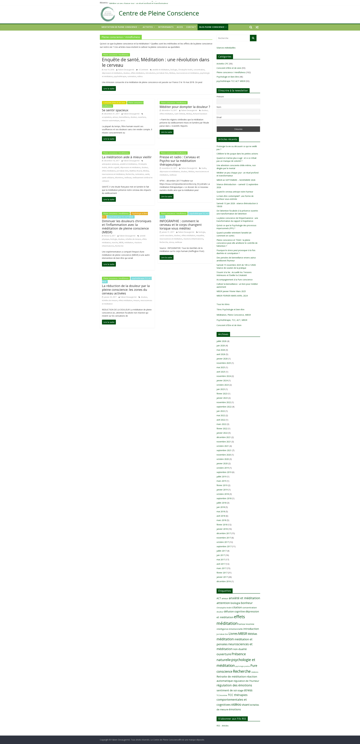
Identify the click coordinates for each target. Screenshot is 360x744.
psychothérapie (120, 76)
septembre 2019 (224, 472)
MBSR (121, 242)
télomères (119, 177)
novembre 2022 (224, 402)
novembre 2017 (224, 537)
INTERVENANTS (165, 27)
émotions (235, 709)
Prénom (220, 96)
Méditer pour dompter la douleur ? (185, 107)
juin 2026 (221, 345)
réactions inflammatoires (193, 239)
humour (241, 624)
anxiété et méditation (160, 69)
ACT (219, 598)
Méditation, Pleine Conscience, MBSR (234, 314)
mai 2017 (221, 559)
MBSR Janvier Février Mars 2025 (231, 291)
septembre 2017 (224, 546)
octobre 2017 (223, 542)
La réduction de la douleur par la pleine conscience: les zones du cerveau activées (126, 289)
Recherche (130, 174)
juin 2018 (221, 507)
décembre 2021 (224, 437)
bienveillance (124, 117)
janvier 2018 (222, 529)
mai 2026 (221, 350)
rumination (131, 76)
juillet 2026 (221, 341)
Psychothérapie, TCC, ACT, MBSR (232, 320)
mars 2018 (221, 520)
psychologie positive (242, 666)
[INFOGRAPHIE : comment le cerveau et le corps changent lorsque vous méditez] (167, 257)
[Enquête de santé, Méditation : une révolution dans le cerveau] (109, 88)
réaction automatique (110, 120)
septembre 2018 (224, 498)
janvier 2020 (222, 463)
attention (223, 603)
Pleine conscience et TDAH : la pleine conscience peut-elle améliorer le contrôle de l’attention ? (237, 243)
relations (254, 672)
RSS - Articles (223, 725)
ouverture (142, 117)
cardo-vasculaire (166, 235)
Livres (233, 633)
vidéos (140, 76)
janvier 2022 (222, 433)
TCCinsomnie (222, 695)
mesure (136, 300)
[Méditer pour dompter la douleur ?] (167, 132)
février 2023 (222, 393)
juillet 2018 (221, 502)
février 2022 (222, 428)
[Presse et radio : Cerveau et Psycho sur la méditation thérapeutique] (167, 196)
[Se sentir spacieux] (109, 138)
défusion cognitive (234, 611)
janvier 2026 (222, 358)
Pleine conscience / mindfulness (116, 55)
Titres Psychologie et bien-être (230, 309)
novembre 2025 (224, 363)
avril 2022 (221, 419)
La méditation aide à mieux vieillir (127, 157)
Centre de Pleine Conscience (159, 13)
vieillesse (127, 177)
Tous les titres (223, 304)
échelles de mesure (133, 239)
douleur (126, 73)
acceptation (106, 117)
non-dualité (240, 649)
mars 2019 (221, 481)
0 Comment (143, 69)
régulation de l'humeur (246, 680)
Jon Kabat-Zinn (162, 73)
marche (115, 242)
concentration (199, 69)
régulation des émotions (234, 685)
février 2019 (222, 485)
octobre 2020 (223, 459)
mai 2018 (221, 511)
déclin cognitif (113, 167)
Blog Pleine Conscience (211, 27)
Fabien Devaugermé (126, 69)
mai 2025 (221, 367)
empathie (200, 235)
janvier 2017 (222, 577)
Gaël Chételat (179, 114)
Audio (204, 168)
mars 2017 (221, 568)
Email (219, 117)
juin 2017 (221, 555)
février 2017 (222, 572)
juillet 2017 (221, 550)
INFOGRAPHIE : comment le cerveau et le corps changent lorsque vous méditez (181, 224)
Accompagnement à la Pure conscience (235, 279)
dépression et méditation (112, 73)
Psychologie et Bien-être (228, 76)
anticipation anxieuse (110, 164)
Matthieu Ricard (136, 171)
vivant (246, 705)
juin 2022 (221, 411)
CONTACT (191, 27)
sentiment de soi (227, 690)
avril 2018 (221, 516)
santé (147, 174)
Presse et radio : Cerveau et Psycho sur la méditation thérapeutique (180, 161)
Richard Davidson (200, 114)
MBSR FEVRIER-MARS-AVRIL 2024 (232, 295)
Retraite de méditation (231, 676)
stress (122, 120)
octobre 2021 (223, 446)
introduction (150, 73)
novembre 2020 (224, 454)
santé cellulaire (108, 177)
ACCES (180, 27)
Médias (172, 73)
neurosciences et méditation (187, 73)
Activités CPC (223, 63)
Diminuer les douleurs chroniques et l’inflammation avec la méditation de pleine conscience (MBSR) (126, 226)
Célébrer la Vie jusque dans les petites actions (237, 153)
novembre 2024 (224, 376)
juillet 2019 (221, 476)
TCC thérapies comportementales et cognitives (232, 700)
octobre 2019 (223, 467)
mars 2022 (221, 424)
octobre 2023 (223, 384)
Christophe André (185, 69)
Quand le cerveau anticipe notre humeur (235, 191)
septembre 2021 (224, 450)
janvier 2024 (222, 380)
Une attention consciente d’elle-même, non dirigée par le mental (138, 2)
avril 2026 (221, 354)
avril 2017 (221, 564)
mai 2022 (221, 415)
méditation (128, 242)
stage (240, 690)
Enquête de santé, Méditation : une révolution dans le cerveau (155, 62)
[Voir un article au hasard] (257, 27)
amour (115, 117)
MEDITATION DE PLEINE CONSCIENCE (119, 27)
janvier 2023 (222, 398)
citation (237, 607)
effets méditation (137, 73)
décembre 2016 (224, 581)
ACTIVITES (148, 27)
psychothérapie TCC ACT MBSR (121, 217)
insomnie (250, 624)
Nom (219, 107)
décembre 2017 (224, 533)
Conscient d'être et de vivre (114, 102)
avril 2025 (221, 371)
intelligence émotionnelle (230, 628)
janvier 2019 (222, 489)
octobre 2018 (223, 494)
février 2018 (222, 524)
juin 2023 (221, 389)
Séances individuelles (226, 47)
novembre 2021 (224, 441)
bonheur (247, 603)
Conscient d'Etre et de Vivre (229, 325)
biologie (173, 69)
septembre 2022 (224, 406)
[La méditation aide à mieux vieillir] (109, 199)
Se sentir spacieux (115, 110)
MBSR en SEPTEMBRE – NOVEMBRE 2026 (236, 180)
